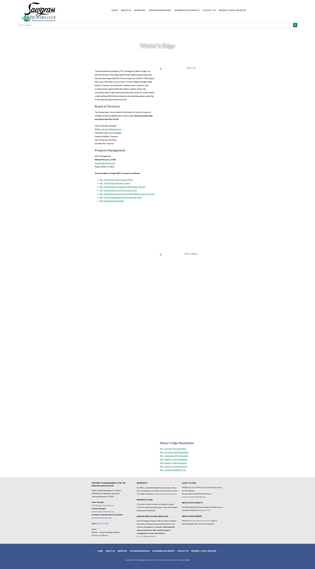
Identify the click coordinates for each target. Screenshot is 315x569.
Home (114, 10)
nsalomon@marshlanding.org (103, 512)
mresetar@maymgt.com (105, 163)
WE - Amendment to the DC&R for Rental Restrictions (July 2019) (127, 194)
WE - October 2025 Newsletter (173, 448)
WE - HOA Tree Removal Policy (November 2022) (121, 197)
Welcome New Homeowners (200, 521)
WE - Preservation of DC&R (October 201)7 (118, 190)
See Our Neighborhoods (146, 536)
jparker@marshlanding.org (102, 518)
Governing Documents (187, 10)
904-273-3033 (103, 523)
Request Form (205, 510)
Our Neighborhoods (159, 10)
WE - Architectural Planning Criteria (115, 183)
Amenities (139, 10)
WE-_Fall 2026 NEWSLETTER (173, 470)
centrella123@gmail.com (110, 129)
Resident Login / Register (232, 10)
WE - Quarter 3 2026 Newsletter (174, 466)
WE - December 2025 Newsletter (174, 456)
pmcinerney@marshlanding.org (165, 494)
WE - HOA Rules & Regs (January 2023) (116, 180)
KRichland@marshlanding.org (103, 505)
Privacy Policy (185, 560)
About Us (126, 10)
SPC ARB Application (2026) (112, 201)
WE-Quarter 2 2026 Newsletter (173, 463)
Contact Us (209, 10)
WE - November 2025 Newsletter (174, 452)
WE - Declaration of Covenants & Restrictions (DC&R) (122, 187)
